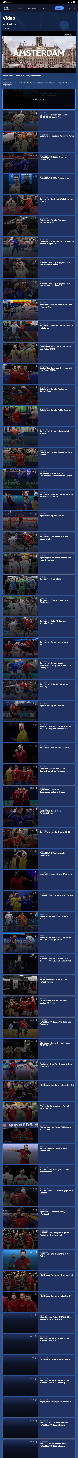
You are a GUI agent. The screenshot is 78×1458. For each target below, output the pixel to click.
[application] (39, 52)
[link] (19, 8)
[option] (39, 99)
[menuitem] (20, 8)
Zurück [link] (7, 29)
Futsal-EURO (6, 8)
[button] (59, 8)
